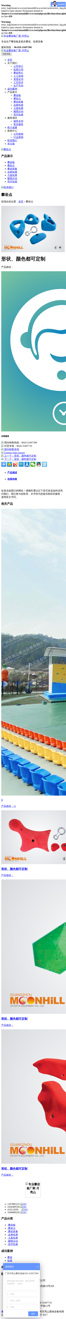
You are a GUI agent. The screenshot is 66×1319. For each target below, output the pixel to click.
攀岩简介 (18, 72)
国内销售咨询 (11, 449)
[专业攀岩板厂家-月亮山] (15, 50)
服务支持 (18, 121)
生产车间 (18, 85)
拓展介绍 (18, 69)
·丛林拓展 (12, 1234)
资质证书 (18, 79)
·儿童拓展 (12, 1238)
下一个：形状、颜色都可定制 (20, 459)
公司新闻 (18, 134)
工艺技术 (18, 82)
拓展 (9, 1260)
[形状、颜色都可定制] (33, 251)
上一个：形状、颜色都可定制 (20, 455)
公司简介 (18, 66)
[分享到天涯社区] (44, 464)
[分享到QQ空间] (9, 464)
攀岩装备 (18, 101)
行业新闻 (18, 137)
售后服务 (18, 124)
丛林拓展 (18, 105)
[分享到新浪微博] (15, 464)
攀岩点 (17, 98)
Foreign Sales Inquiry (14, 452)
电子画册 (12, 127)
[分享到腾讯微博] (21, 464)
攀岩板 (17, 95)
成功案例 (12, 89)
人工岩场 (18, 76)
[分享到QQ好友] (38, 464)
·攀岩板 (11, 1225)
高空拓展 (18, 114)
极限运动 (18, 111)
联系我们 (12, 140)
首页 (9, 60)
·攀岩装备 (12, 1231)
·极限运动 (12, 1241)
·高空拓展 (12, 1244)
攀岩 (9, 1257)
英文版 (11, 143)
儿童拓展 (18, 108)
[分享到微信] (32, 464)
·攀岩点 (11, 1228)
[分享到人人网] (27, 464)
